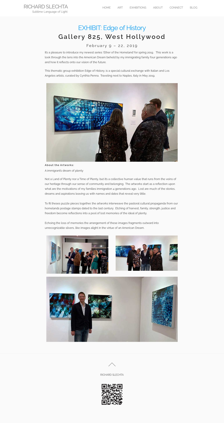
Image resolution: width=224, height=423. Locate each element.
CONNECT (176, 7)
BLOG (193, 7)
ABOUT (158, 7)
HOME (106, 7)
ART (120, 7)
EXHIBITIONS (138, 7)
